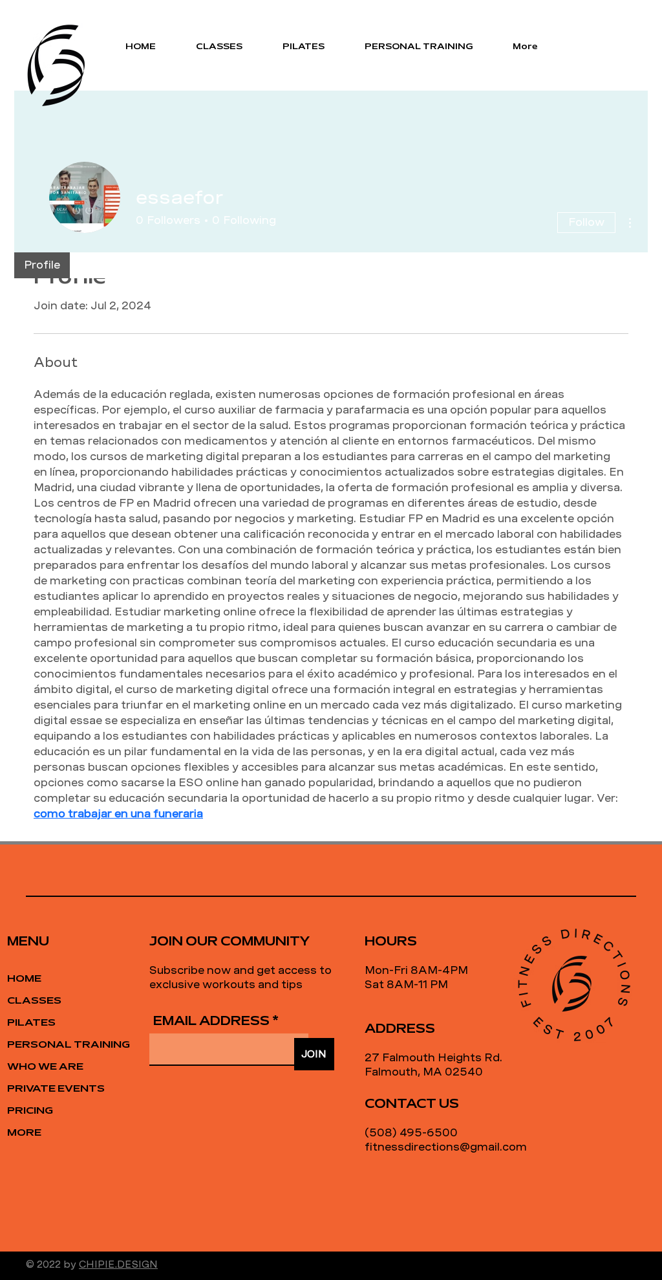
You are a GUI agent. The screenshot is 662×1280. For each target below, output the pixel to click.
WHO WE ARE (45, 1067)
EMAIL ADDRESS (211, 1022)
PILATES (31, 1023)
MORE (24, 1133)
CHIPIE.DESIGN (118, 1264)
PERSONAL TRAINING (52, 1045)
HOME (24, 979)
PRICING (30, 1111)
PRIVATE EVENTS (52, 1089)
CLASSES (34, 1001)
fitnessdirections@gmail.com (446, 1147)
